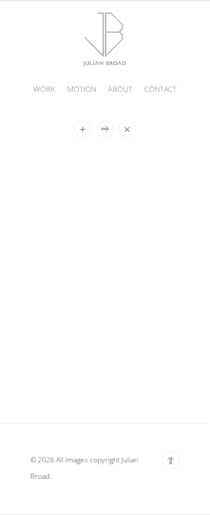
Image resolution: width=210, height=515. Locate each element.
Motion (81, 89)
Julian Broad (105, 38)
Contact (160, 89)
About (120, 89)
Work (44, 89)
